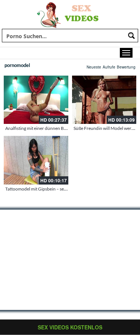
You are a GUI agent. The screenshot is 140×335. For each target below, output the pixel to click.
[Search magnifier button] (131, 35)
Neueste (94, 67)
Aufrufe (109, 67)
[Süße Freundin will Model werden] (104, 100)
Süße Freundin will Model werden (106, 128)
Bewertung (126, 67)
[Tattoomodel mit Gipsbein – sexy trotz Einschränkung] (36, 160)
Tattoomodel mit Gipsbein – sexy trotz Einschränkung (57, 189)
